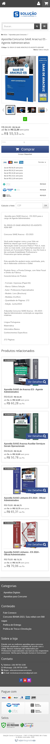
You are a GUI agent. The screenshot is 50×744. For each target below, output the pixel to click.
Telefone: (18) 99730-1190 (14, 665)
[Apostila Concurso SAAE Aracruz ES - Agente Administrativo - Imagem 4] (42, 110)
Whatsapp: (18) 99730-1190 (15, 667)
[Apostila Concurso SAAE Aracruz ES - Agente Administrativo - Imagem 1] (10, 110)
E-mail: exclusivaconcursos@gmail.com (20, 673)
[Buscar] (37, 26)
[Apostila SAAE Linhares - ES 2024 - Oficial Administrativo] (25, 545)
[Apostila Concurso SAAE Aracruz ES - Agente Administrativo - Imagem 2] (21, 110)
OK (45, 205)
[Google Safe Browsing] (26, 725)
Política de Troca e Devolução (17, 629)
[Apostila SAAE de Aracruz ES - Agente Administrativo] (25, 382)
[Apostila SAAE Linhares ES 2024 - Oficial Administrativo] (25, 491)
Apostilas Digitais (12, 592)
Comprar (27, 149)
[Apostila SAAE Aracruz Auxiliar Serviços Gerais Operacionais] (25, 437)
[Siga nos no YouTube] (25, 680)
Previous (3, 110)
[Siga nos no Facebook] (21, 680)
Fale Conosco (9, 613)
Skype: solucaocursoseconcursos (17, 670)
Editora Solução (44, 49)
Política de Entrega (12, 625)
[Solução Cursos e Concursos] (25, 14)
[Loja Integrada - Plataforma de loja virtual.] (25, 740)
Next (47, 109)
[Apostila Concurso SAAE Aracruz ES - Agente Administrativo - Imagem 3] (32, 110)
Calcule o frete (8, 206)
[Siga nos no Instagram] (29, 680)
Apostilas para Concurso (18, 34)
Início (5, 34)
